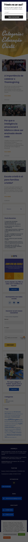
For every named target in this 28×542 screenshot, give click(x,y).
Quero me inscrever (13, 17)
